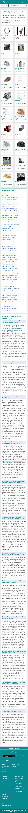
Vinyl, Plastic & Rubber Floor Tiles (9, 268)
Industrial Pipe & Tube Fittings (8, 270)
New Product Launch (19, 788)
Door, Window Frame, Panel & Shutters (10, 293)
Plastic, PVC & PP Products (8, 206)
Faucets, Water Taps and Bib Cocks (10, 275)
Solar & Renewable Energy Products (10, 204)
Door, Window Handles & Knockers (9, 241)
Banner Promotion (19, 785)
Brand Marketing (18, 786)
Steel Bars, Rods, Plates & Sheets (9, 217)
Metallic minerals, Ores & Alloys (9, 235)
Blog (3, 767)
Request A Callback (14, 748)
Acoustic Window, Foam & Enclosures (10, 277)
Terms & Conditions (6, 780)
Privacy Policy (5, 781)
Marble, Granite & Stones (7, 230)
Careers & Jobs (15, 764)
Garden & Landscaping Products (9, 281)
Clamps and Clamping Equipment (9, 299)
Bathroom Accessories (7, 306)
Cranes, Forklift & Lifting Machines (9, 259)
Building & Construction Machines (9, 208)
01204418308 (5, 796)
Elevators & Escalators (7, 233)
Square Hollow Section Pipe (9, 497)
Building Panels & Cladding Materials (10, 210)
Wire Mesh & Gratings (6, 226)
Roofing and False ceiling (7, 219)
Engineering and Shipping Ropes (9, 255)
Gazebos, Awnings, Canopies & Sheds (10, 224)
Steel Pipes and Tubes (7, 244)
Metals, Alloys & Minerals (7, 264)
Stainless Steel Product (7, 213)
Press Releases (15, 763)
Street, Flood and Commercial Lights (10, 197)
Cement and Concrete (6, 239)
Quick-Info (4, 769)
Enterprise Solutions (19, 790)
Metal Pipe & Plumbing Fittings (8, 257)
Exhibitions (4, 771)
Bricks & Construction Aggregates (9, 295)
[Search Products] (9, 5)
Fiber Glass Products (6, 201)
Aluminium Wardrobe (7, 498)
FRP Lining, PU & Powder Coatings (9, 286)
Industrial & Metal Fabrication (8, 284)
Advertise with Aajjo (19, 781)
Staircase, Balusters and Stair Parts (9, 304)
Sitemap (3, 764)
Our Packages (18, 783)
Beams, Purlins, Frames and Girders (10, 215)
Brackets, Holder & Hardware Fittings (10, 250)
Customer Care (5, 766)
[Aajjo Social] (16, 755)
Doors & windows (5, 195)
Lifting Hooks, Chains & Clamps (9, 253)
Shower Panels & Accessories (8, 297)
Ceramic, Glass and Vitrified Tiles (9, 246)
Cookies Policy (5, 778)
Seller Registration (19, 778)
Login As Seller (18, 791)
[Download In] (6, 756)
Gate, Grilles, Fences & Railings (9, 290)
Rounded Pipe (12, 330)
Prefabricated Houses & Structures (9, 193)
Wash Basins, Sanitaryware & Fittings (10, 273)
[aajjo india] (5, 1)
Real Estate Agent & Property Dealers (10, 308)
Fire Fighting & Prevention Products (9, 199)
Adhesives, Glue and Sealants (8, 310)
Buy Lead (17, 780)
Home (2, 8)
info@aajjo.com (5, 800)
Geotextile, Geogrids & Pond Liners (9, 301)
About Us (4, 763)
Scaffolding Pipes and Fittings (8, 237)
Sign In (24, 2)
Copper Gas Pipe (10, 328)
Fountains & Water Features (8, 228)
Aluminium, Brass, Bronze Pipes (9, 248)
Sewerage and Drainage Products (9, 221)
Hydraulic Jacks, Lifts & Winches (9, 261)
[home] (14, 752)
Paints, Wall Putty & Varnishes (8, 266)
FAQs (26, 8)
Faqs (3, 772)
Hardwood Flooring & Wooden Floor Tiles (11, 288)
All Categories (15, 766)
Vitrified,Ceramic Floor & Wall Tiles (9, 279)
